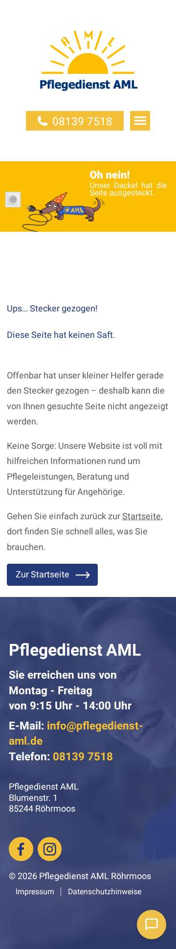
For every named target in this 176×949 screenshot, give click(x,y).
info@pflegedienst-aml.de (76, 734)
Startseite (141, 516)
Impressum (35, 892)
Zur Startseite (42, 574)
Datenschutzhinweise (104, 892)
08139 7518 (82, 121)
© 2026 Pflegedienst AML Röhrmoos (80, 876)
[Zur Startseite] (88, 68)
